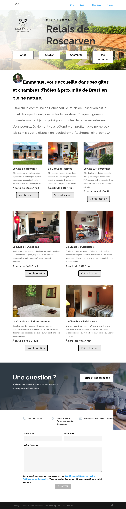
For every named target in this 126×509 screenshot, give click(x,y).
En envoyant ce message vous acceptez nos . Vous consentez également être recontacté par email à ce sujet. (62, 479)
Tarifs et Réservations (96, 377)
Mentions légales (52, 505)
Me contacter (103, 57)
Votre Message (31, 445)
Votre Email (69, 433)
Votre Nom (29, 433)
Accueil (70, 505)
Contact (109, 5)
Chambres (96, 5)
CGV (63, 505)
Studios (83, 5)
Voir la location (27, 195)
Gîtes (72, 5)
